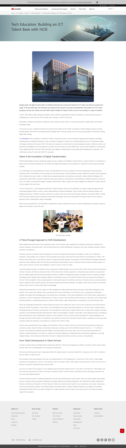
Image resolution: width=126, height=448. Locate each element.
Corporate (96, 413)
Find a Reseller (36, 416)
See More (13, 425)
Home (13, 13)
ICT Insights (20, 13)
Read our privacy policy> (85, 2)
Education (25, 138)
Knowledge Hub (77, 422)
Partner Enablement (58, 419)
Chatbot (34, 419)
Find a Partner (56, 416)
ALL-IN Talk (76, 428)
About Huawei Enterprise (18, 413)
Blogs (74, 425)
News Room (14, 416)
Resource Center (77, 416)
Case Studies (76, 413)
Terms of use (83, 446)
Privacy (76, 446)
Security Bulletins (98, 416)
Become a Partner (57, 413)
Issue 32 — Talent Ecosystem (32, 13)
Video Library (77, 419)
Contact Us (14, 422)
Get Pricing (35, 413)
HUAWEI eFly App (37, 440)
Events (13, 419)
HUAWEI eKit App (20, 440)
